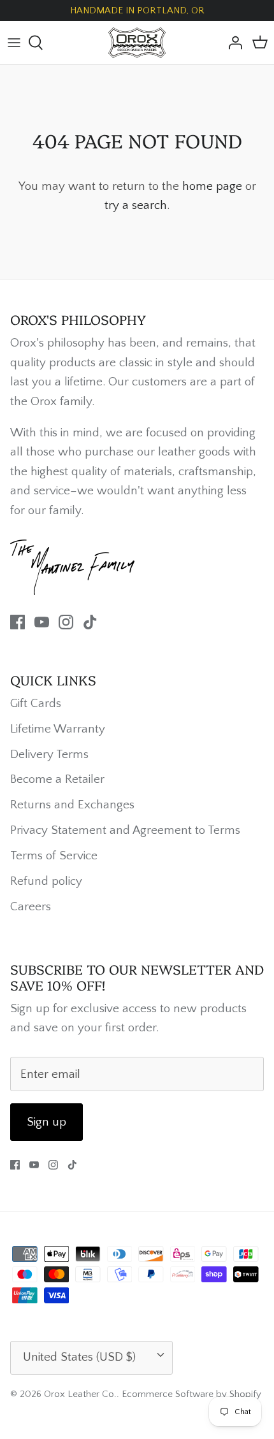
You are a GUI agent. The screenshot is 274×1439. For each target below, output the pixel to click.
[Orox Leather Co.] (137, 42)
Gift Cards (35, 703)
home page (212, 186)
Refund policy (46, 881)
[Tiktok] (90, 622)
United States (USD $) (79, 1357)
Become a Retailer (57, 779)
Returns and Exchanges (72, 805)
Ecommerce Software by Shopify (191, 1394)
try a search (136, 205)
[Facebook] (17, 622)
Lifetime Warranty (57, 729)
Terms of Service (53, 856)
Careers (30, 906)
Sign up (46, 1122)
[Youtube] (41, 622)
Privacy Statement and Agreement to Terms (125, 830)
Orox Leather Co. (80, 1394)
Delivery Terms (49, 754)
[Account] (232, 43)
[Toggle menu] (14, 43)
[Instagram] (66, 622)
